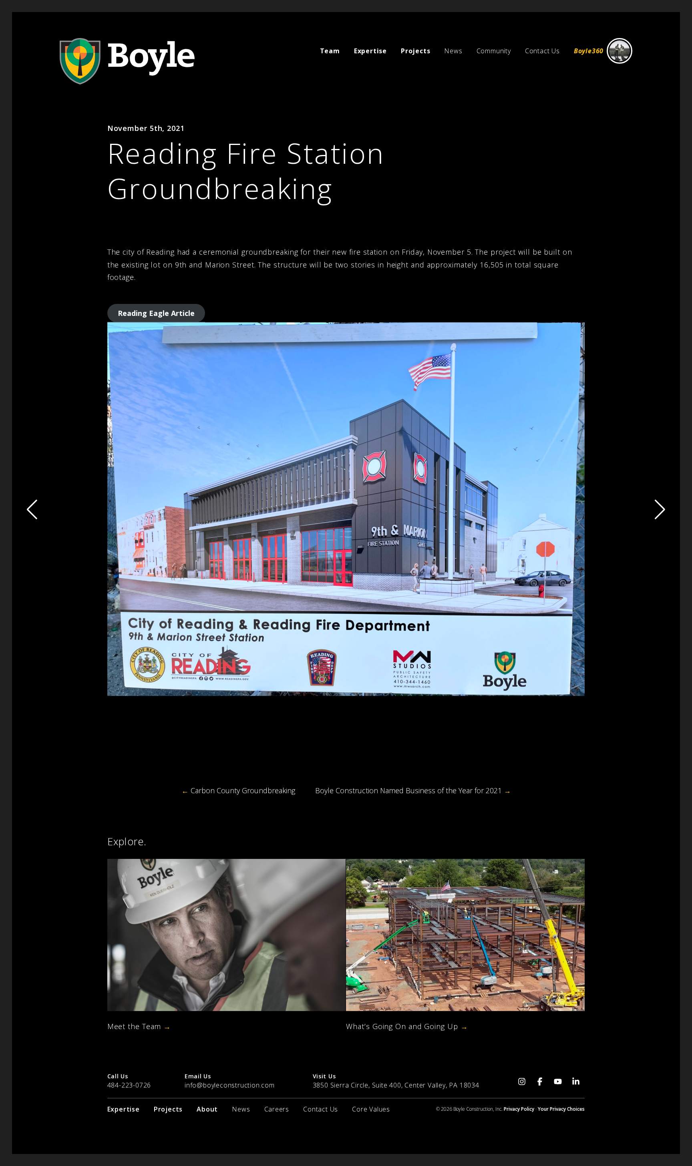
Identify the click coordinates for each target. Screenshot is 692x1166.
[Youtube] (558, 1081)
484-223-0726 (129, 1085)
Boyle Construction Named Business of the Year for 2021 (413, 790)
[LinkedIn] (576, 1081)
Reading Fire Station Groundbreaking (246, 170)
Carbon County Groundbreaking (238, 790)
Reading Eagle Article (156, 313)
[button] (660, 509)
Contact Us (542, 50)
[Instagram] (522, 1081)
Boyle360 (588, 50)
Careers (277, 1109)
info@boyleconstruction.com (230, 1085)
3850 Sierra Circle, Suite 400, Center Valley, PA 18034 (396, 1085)
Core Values (371, 1109)
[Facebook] (540, 1081)
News (453, 50)
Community (494, 50)
